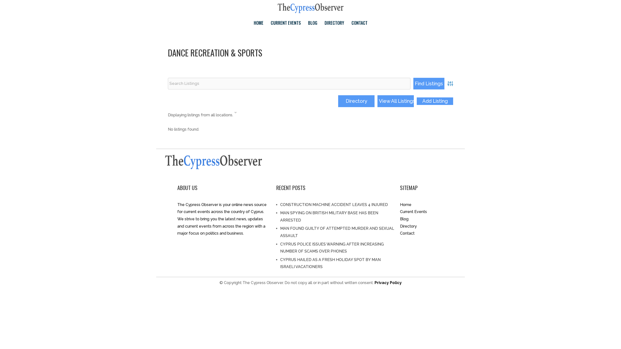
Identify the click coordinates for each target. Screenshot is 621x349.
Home (258, 23)
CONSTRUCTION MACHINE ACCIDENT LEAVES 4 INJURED (334, 204)
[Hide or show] (235, 113)
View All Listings (396, 101)
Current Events (286, 23)
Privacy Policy (388, 282)
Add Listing (435, 101)
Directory (334, 23)
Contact (359, 23)
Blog (312, 23)
